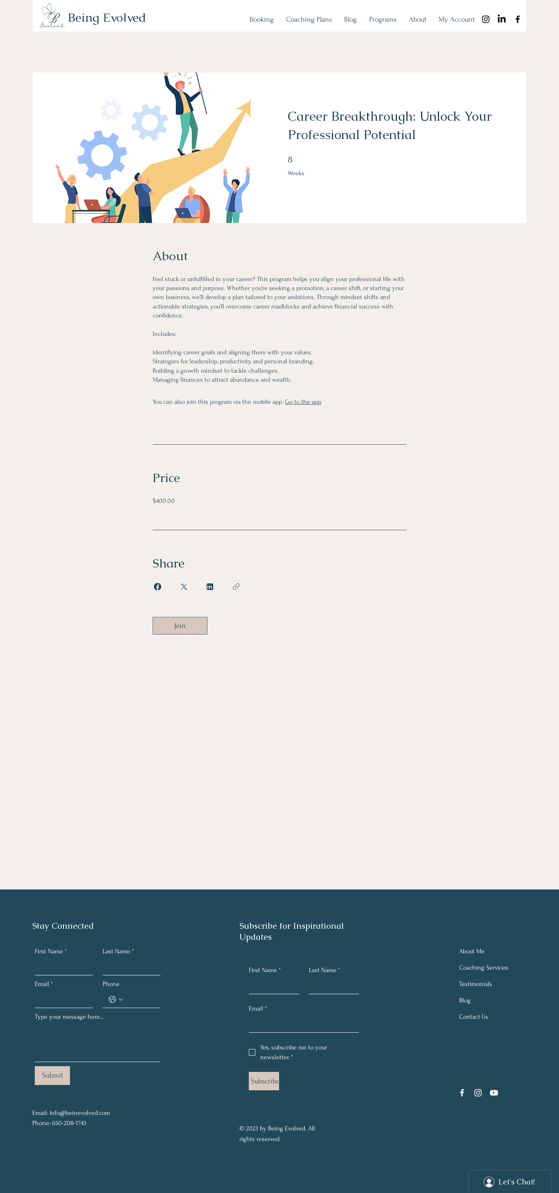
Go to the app (303, 401)
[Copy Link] (236, 587)
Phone (111, 984)
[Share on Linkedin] (210, 587)
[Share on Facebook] (157, 587)
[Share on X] (184, 587)
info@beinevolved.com (80, 1112)
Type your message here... (69, 1016)
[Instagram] (478, 1093)
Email (44, 984)
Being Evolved (107, 17)
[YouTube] (494, 1093)
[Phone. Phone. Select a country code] (116, 999)
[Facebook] (518, 19)
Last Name (118, 951)
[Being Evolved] (486, 19)
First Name (51, 951)
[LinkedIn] (502, 19)
